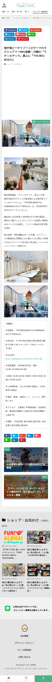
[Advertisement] (26, 92)
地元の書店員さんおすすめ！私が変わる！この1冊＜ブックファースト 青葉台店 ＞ (38, 586)
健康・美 (5, 11)
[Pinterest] (23, 39)
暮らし (27, 11)
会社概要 (24, 636)
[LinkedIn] (10, 39)
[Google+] (35, 30)
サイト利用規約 (24, 650)
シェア (26, 680)
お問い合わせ (24, 657)
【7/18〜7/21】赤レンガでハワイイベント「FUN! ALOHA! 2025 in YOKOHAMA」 (13, 553)
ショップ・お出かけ (40, 11)
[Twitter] (23, 30)
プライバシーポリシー (24, 643)
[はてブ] (9, 34)
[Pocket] (20, 34)
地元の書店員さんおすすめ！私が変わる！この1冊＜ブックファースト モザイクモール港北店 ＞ (13, 586)
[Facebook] (10, 30)
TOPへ (43, 680)
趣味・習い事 (17, 11)
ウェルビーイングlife (26, 665)
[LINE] (31, 34)
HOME (7, 18)
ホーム (9, 680)
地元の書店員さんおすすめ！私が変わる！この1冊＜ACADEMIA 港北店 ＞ (38, 552)
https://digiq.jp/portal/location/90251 (22, 358)
